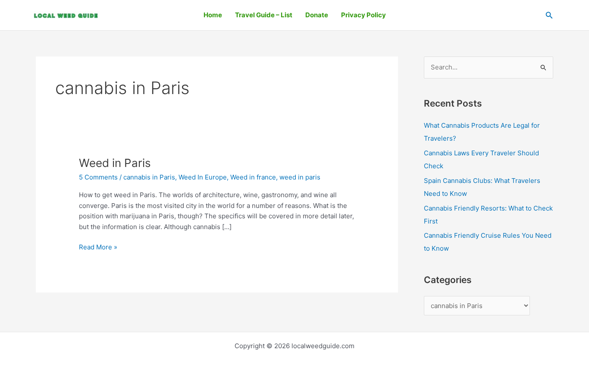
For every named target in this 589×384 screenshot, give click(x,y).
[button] (549, 15)
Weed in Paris (115, 163)
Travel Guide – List (263, 15)
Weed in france (253, 177)
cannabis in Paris (149, 177)
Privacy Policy (363, 15)
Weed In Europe (203, 177)
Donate (316, 15)
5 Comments (98, 177)
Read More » (98, 246)
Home (213, 15)
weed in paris (299, 177)
